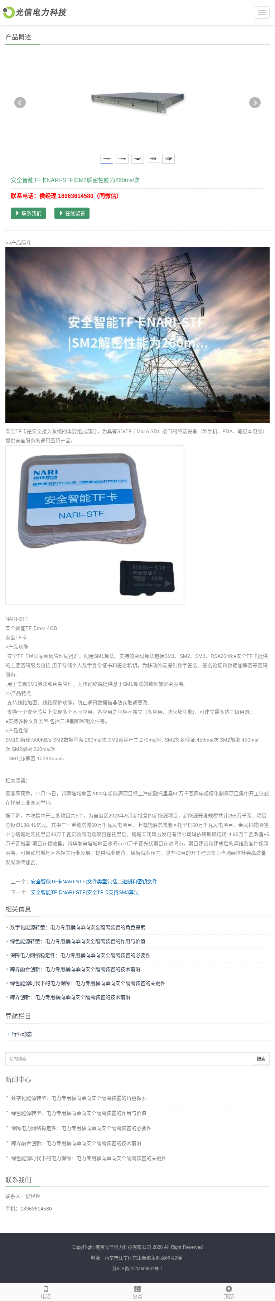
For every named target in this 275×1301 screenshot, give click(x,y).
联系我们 (31, 213)
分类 (137, 1296)
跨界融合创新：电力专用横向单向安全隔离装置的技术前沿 (75, 969)
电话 (46, 1296)
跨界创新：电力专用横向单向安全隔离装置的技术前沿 (70, 997)
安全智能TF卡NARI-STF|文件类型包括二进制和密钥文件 (94, 881)
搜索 (261, 1059)
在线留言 (74, 213)
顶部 (229, 1296)
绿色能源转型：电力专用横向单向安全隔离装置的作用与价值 (77, 941)
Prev (20, 102)
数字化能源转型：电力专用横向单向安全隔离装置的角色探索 (77, 927)
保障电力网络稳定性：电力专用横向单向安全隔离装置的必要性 (80, 955)
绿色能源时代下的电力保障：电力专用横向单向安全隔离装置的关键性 (87, 983)
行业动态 (22, 1034)
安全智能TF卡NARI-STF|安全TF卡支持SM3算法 (85, 892)
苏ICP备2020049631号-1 (137, 1268)
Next (255, 102)
